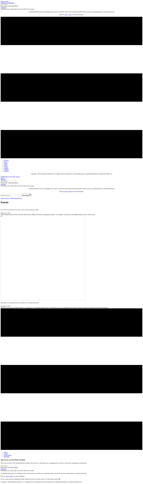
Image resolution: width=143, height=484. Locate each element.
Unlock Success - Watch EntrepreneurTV (11, 198)
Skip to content (5, 1)
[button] (7, 3)
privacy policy (68, 14)
